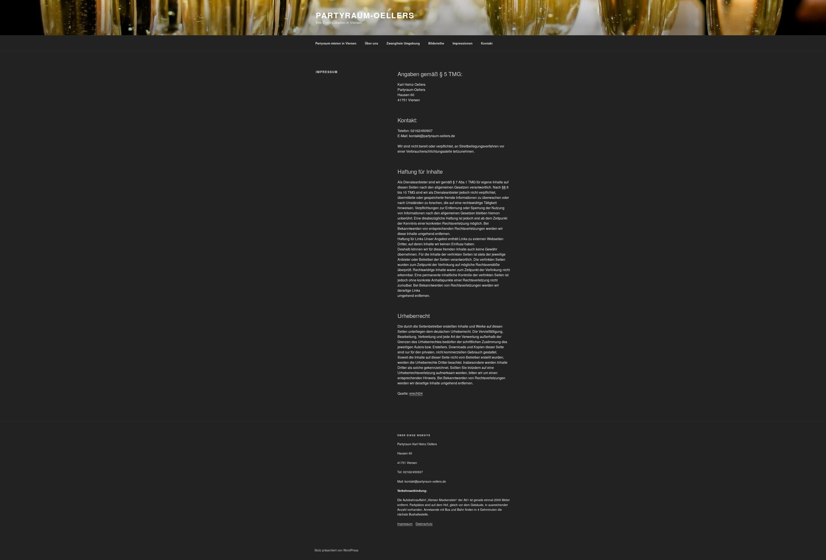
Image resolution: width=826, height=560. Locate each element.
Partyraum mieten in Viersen (335, 43)
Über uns (371, 43)
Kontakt (487, 43)
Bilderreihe (436, 43)
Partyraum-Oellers (365, 15)
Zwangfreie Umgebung (403, 43)
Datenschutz (424, 524)
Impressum (405, 524)
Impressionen (463, 43)
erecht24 (416, 393)
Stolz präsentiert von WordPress (336, 550)
